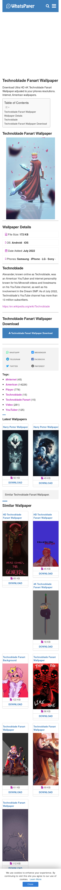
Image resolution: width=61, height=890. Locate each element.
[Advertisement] (30, 43)
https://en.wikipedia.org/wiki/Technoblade (26, 306)
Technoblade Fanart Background (14, 658)
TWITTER (13, 366)
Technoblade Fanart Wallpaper (20, 111)
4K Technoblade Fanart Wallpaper (43, 585)
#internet (11, 379)
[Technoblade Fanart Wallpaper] (30, 178)
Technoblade (11, 119)
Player (10, 389)
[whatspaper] (20, 6)
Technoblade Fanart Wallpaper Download (25, 123)
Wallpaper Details (13, 115)
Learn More (35, 879)
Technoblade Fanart (18, 399)
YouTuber (12, 410)
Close (30, 884)
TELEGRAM (14, 359)
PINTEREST (39, 366)
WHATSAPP (14, 352)
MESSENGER (40, 352)
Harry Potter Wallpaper (15, 427)
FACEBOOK (39, 359)
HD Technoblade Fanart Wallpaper (12, 516)
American (12, 384)
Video (10, 405)
